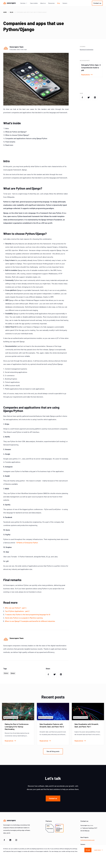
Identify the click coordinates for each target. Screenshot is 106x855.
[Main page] (9, 3)
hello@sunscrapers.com (87, 840)
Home (5, 12)
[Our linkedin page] (10, 839)
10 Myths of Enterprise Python (27, 543)
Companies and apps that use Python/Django (31, 12)
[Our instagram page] (16, 839)
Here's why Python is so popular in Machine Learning (24, 618)
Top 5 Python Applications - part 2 (17, 611)
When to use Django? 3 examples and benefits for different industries (30, 621)
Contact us (97, 3)
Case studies (34, 3)
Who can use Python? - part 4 (15, 608)
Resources (51, 3)
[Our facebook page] (4, 839)
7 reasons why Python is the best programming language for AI (27, 614)
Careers (65, 3)
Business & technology (86, 49)
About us (43, 3)
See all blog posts (53, 751)
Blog (58, 3)
